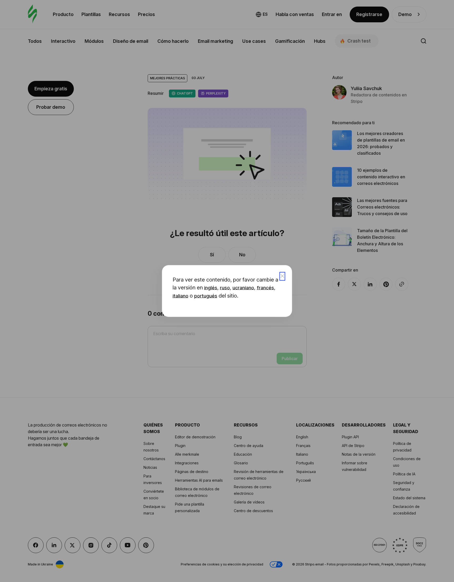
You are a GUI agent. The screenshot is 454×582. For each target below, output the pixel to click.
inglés (210, 287)
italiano (180, 296)
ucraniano (243, 287)
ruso (225, 287)
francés (265, 287)
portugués (205, 296)
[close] (282, 276)
